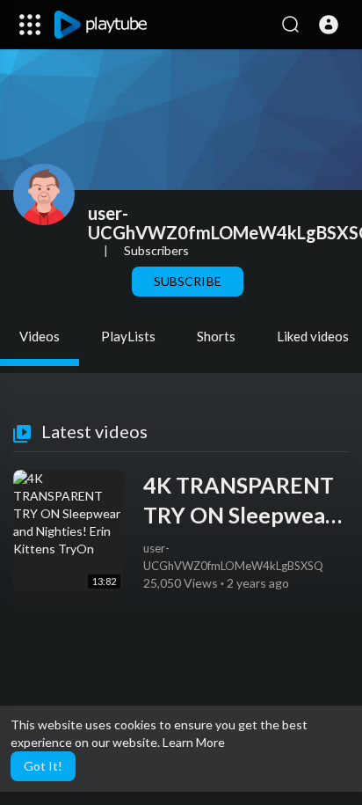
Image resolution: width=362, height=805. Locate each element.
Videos (39, 336)
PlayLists (128, 336)
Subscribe (187, 281)
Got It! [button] (43, 765)
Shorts (216, 336)
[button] (328, 24)
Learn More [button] (194, 742)
